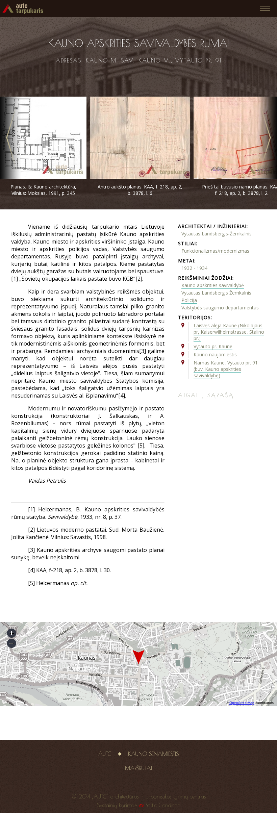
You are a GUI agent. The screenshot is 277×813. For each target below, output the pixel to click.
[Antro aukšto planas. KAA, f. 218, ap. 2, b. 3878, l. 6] (140, 177)
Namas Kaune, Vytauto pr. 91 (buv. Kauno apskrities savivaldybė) (226, 369)
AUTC (104, 754)
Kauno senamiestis (153, 754)
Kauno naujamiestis (215, 354)
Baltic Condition (163, 805)
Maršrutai (138, 768)
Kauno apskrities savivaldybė (212, 285)
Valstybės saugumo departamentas (220, 307)
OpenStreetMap (241, 703)
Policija (189, 300)
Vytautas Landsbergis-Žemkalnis (216, 233)
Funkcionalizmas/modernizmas (215, 251)
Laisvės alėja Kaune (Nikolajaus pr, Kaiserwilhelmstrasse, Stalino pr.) (229, 331)
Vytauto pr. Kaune (213, 346)
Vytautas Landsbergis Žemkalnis (216, 292)
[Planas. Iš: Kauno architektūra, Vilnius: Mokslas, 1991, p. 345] (43, 177)
